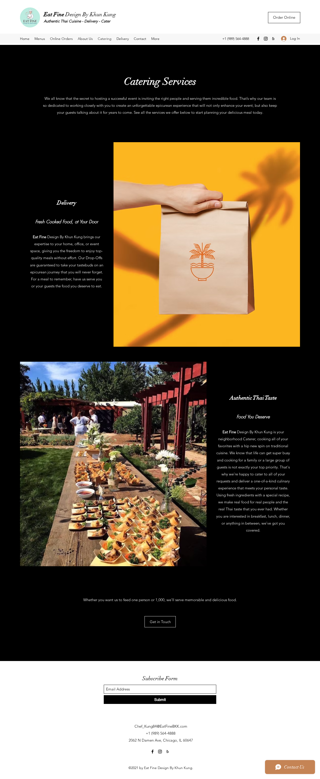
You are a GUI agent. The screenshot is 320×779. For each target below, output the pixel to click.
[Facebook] (258, 38)
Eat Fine (54, 14)
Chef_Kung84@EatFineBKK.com (160, 726)
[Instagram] (265, 38)
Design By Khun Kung (90, 14)
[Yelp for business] (273, 38)
